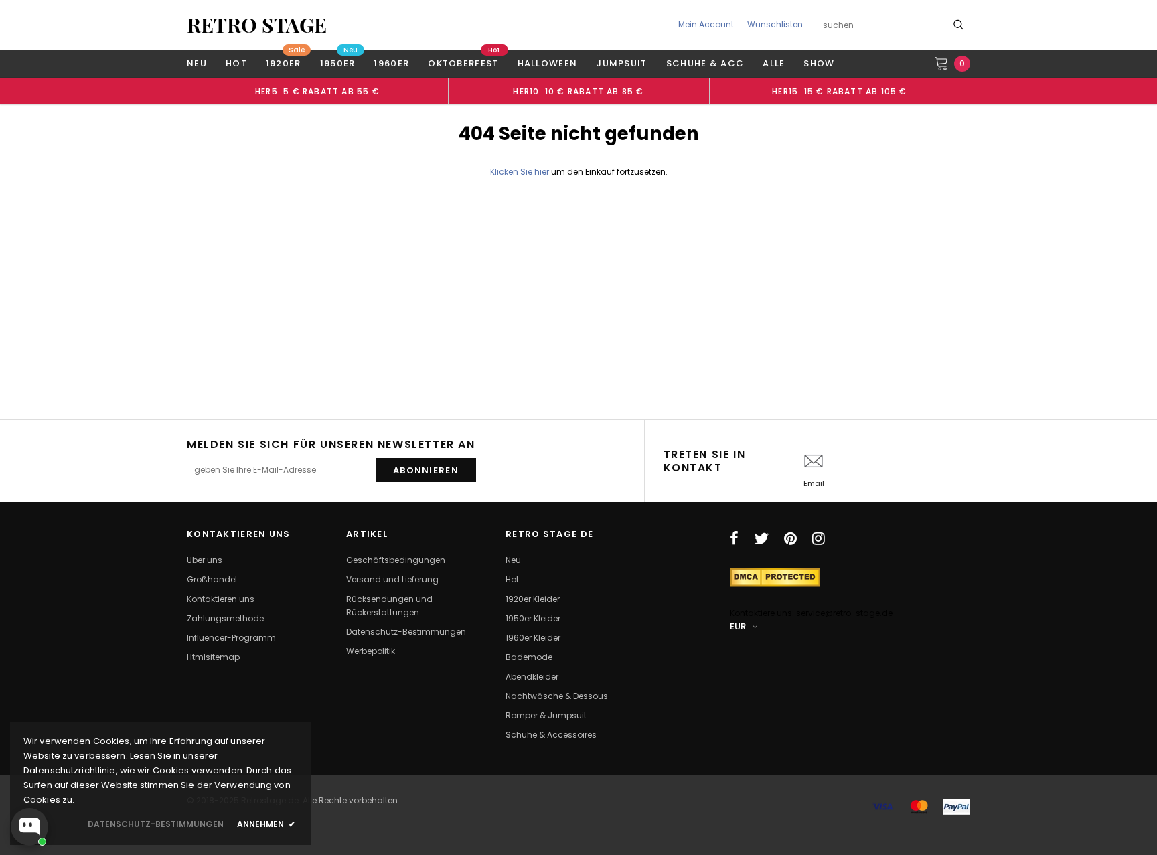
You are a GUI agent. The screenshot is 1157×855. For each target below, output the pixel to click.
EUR (738, 626)
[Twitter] (761, 538)
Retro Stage (257, 24)
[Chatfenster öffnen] (29, 827)
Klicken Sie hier (520, 171)
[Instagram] (818, 538)
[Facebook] (734, 538)
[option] (317, 91)
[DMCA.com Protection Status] (775, 576)
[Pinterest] (790, 538)
